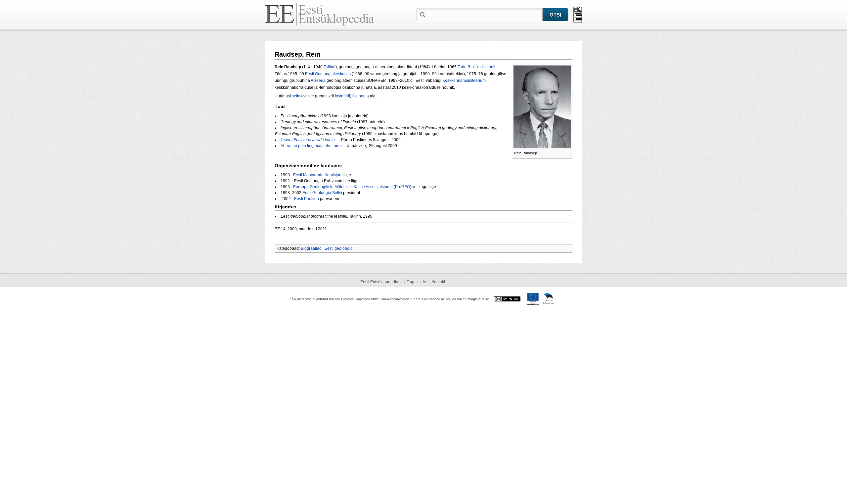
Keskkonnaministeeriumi (464, 80)
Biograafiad (311, 248)
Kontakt (438, 282)
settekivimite (303, 96)
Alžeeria (318, 80)
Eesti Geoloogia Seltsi (322, 192)
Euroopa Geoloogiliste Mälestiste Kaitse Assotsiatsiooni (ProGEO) (352, 187)
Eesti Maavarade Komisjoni (317, 175)
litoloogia (360, 96)
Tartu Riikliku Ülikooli (476, 67)
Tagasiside (416, 282)
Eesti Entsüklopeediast (380, 282)
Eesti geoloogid (339, 248)
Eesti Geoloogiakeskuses (328, 74)
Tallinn (329, 67)
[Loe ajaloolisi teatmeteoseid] (577, 15)
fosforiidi (342, 96)
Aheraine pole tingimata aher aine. (312, 145)
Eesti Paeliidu (306, 198)
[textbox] (484, 14)
